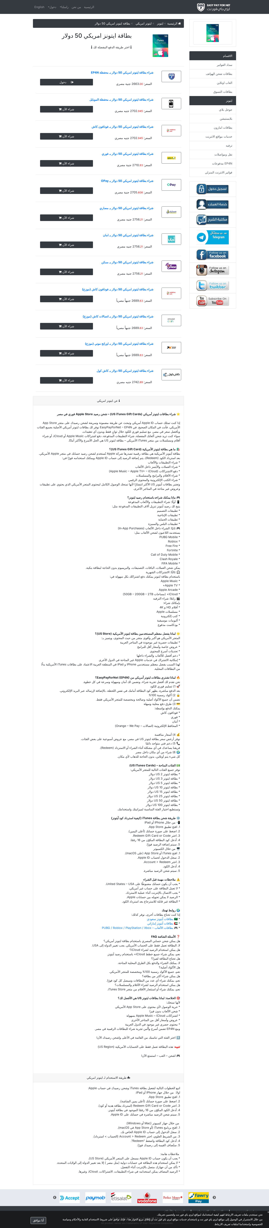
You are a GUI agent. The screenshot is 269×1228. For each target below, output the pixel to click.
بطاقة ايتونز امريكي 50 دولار (113, 23)
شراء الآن (67, 109)
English (39, 7)
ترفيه (229, 145)
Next (55, 1197)
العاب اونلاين (224, 83)
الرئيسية (89, 7)
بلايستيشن (226, 118)
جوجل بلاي (225, 109)
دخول (65, 82)
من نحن (76, 7)
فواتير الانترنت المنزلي (218, 172)
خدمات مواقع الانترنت (219, 136)
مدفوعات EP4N (222, 163)
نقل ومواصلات (223, 154)
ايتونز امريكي (144, 23)
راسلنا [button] (65, 7)
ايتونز (160, 23)
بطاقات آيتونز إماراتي (160, 923)
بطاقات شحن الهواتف (219, 74)
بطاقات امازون (223, 127)
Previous (214, 1197)
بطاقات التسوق (222, 91)
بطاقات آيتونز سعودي (160, 919)
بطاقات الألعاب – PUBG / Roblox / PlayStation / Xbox (137, 928)
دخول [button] (52, 7)
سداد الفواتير (224, 65)
